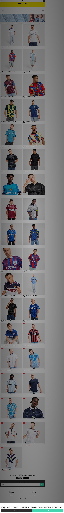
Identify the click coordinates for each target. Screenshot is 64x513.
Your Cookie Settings (16, 510)
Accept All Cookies (47, 510)
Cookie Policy (3, 508)
